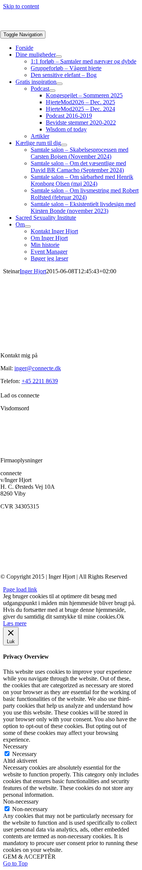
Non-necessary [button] (21, 801)
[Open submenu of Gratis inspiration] (59, 84)
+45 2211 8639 (40, 381)
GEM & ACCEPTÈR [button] (29, 856)
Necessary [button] (15, 746)
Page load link (20, 589)
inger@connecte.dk (37, 368)
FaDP (35, 519)
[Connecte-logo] (38, 27)
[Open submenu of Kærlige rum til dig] (64, 145)
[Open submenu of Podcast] (52, 90)
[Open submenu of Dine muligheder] (59, 56)
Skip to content (21, 6)
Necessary (24, 754)
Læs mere (15, 623)
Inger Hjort (33, 271)
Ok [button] (120, 616)
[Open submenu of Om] (28, 226)
